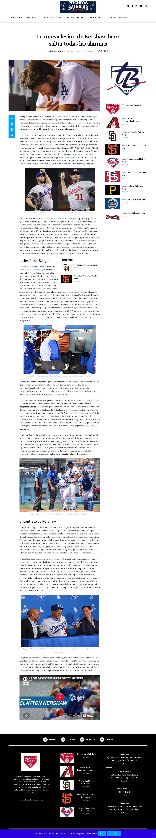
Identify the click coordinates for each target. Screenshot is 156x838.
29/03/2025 (77, 281)
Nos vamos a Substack (131, 105)
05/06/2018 (70, 51)
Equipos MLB (32, 17)
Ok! (101, 834)
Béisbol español (124, 771)
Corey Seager (38, 269)
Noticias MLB (16, 17)
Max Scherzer (78, 154)
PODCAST (123, 17)
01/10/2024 (124, 795)
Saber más (114, 834)
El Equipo (111, 17)
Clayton (58, 116)
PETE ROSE (124, 792)
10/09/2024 (124, 813)
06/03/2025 (124, 764)
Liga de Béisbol (94, 17)
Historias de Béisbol (53, 17)
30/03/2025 (77, 268)
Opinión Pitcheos (75, 17)
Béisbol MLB (124, 754)
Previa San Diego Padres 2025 (86, 265)
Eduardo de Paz (56, 51)
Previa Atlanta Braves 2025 (133, 213)
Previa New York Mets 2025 (134, 199)
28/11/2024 (124, 781)
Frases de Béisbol (124, 789)
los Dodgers (91, 116)
